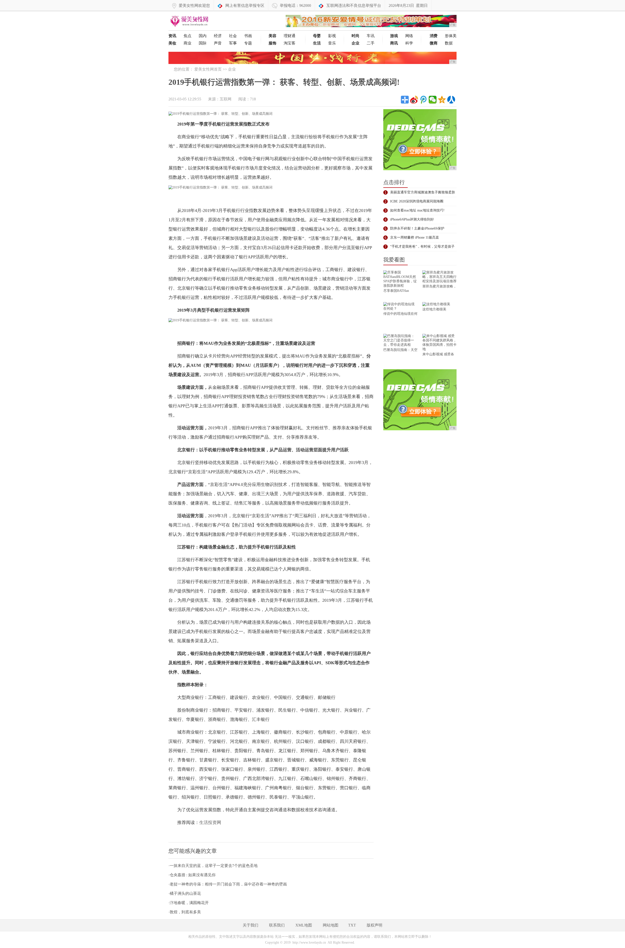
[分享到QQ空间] (442, 100)
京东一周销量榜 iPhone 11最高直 (414, 237)
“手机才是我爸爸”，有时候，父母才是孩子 (422, 246)
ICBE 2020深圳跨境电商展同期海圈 (416, 201)
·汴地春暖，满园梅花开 (188, 903)
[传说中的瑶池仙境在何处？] (400, 307)
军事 (233, 43)
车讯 (371, 36)
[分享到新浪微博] (414, 100)
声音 (218, 43)
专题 (248, 43)
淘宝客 (289, 43)
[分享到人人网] (451, 100)
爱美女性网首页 (208, 69)
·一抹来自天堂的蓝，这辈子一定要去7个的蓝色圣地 (213, 866)
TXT (352, 925)
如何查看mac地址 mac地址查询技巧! (417, 210)
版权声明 (374, 925)
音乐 (332, 43)
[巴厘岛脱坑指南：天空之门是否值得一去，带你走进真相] (400, 341)
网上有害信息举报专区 (244, 5)
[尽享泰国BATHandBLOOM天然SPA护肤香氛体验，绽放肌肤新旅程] (400, 279)
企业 (232, 69)
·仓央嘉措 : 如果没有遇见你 (192, 875)
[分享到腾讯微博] (423, 100)
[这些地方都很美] (439, 304)
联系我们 (277, 925)
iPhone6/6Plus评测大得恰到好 (412, 219)
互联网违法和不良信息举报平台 (353, 5)
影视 (332, 36)
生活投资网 (210, 822)
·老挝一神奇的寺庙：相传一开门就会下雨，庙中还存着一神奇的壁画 (227, 884)
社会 (233, 36)
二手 (371, 43)
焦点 (187, 36)
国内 (203, 36)
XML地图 (303, 925)
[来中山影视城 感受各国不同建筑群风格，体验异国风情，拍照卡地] (439, 343)
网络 (409, 36)
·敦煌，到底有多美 (184, 912)
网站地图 (330, 925)
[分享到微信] (433, 100)
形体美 (451, 36)
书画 (248, 36)
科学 (409, 43)
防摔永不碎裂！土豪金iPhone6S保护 (417, 228)
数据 (449, 43)
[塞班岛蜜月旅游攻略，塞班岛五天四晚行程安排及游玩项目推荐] (439, 277)
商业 (187, 43)
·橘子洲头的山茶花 (184, 893)
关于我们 (250, 925)
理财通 (289, 36)
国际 (203, 43)
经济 (218, 36)
